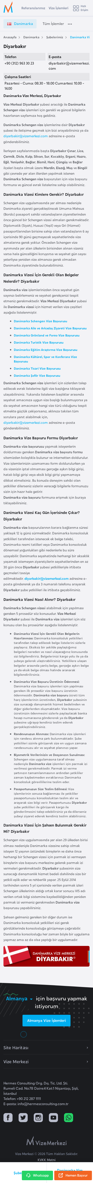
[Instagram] (38, 1118)
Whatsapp (41, 1175)
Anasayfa (9, 37)
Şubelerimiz (54, 37)
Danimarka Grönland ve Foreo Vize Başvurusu (46, 335)
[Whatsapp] (68, 1118)
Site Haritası (15, 1047)
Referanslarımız (33, 7)
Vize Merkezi (16, 1061)
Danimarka (31, 37)
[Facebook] (8, 1118)
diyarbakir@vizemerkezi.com (25, 135)
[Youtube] (53, 1118)
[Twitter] (23, 1118)
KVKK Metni (47, 1159)
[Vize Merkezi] (8, 7)
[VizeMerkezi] (46, 1140)
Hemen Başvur (77, 1175)
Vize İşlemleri (58, 7)
